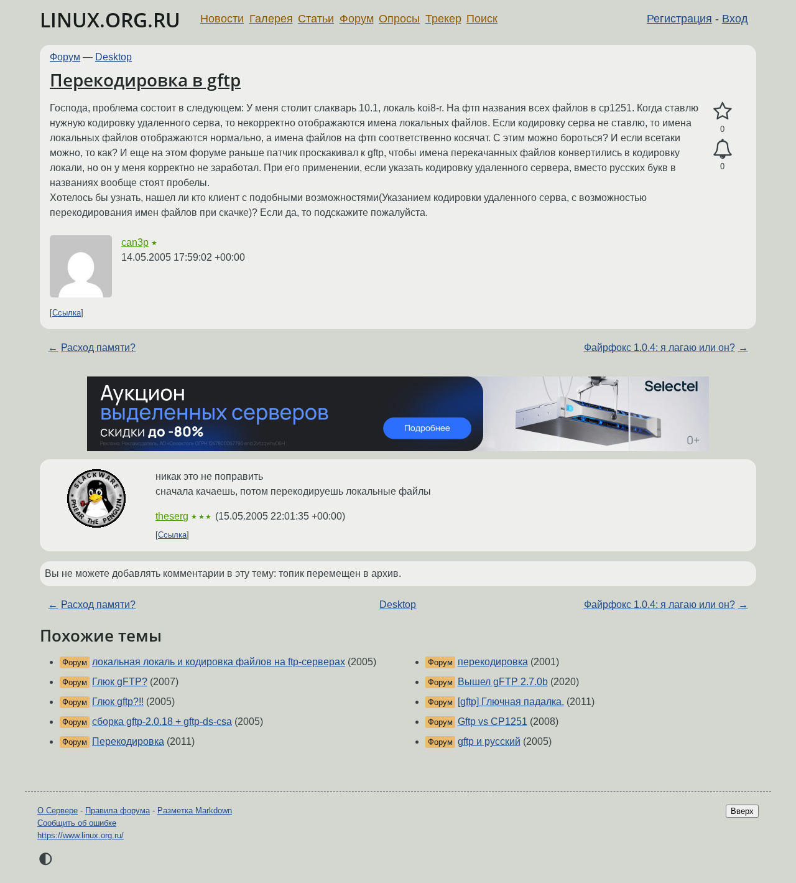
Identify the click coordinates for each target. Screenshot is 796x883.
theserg (171, 516)
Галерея (271, 18)
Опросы (399, 18)
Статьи (316, 18)
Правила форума (117, 810)
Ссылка (66, 312)
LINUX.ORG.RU (110, 19)
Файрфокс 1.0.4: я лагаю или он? (659, 347)
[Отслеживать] (722, 149)
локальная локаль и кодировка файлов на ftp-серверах (218, 661)
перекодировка (493, 661)
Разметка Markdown (194, 810)
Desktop (113, 57)
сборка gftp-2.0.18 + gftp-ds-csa (162, 721)
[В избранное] (722, 111)
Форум (357, 18)
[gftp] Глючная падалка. (511, 701)
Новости (222, 18)
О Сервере (57, 810)
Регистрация (679, 18)
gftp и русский (489, 741)
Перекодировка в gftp (145, 79)
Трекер (443, 18)
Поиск (481, 18)
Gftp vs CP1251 (492, 721)
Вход (735, 18)
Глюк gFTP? (119, 681)
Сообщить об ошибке (76, 823)
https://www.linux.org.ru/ (80, 835)
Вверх (742, 811)
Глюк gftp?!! (118, 701)
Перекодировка (128, 741)
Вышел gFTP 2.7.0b (503, 681)
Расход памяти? (98, 347)
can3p (135, 242)
